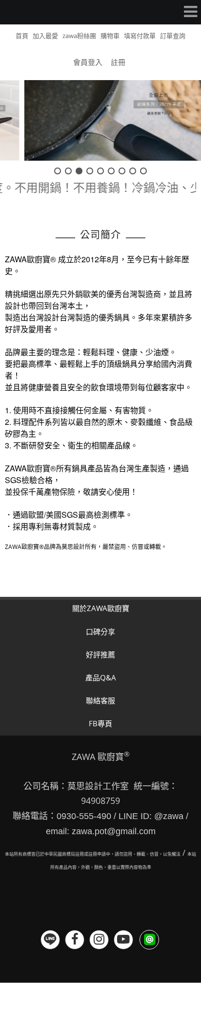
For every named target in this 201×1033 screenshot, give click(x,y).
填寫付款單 (140, 35)
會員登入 (87, 62)
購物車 (110, 35)
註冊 (118, 62)
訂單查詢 (172, 35)
